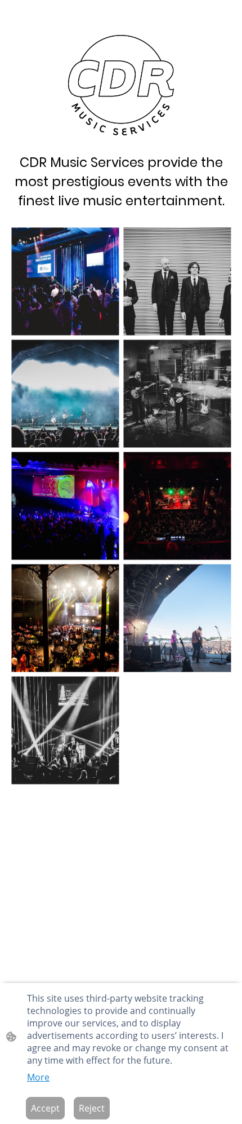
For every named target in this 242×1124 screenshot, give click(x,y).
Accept (45, 1108)
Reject (92, 1108)
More (38, 1077)
